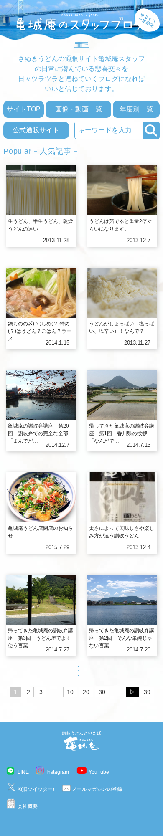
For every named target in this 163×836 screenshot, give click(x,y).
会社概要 (28, 806)
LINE (23, 772)
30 (102, 692)
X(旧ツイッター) (36, 789)
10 (70, 692)
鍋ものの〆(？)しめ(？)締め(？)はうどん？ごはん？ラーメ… (39, 331)
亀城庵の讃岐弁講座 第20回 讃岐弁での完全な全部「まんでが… (38, 433)
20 (86, 692)
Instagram (57, 772)
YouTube (99, 772)
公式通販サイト (36, 130)
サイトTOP (24, 109)
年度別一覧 (136, 109)
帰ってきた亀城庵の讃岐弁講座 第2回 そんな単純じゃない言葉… (121, 638)
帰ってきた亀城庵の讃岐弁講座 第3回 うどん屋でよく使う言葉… (40, 638)
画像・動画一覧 (78, 109)
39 (147, 692)
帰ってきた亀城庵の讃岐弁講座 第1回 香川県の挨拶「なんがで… (121, 433)
